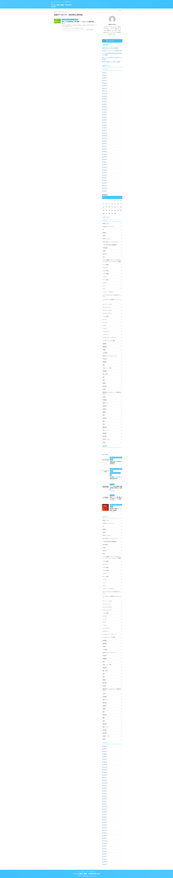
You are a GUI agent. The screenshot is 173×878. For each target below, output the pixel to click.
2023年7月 (104, 146)
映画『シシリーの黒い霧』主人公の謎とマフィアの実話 (112, 58)
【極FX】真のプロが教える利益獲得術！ (110, 47)
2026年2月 (104, 85)
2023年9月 (104, 140)
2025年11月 (104, 93)
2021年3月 (104, 180)
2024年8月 (104, 114)
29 (112, 213)
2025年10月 (104, 96)
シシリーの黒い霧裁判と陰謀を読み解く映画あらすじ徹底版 (112, 54)
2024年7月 (104, 117)
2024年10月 (104, 109)
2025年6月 (104, 106)
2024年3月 (104, 127)
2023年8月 (104, 143)
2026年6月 (104, 75)
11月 (63, 11)
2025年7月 (104, 104)
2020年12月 (104, 188)
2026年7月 (104, 72)
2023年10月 (104, 138)
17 (117, 207)
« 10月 (103, 217)
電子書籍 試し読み (68, 26)
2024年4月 (104, 125)
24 (118, 210)
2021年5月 (104, 177)
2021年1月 (104, 185)
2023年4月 (104, 151)
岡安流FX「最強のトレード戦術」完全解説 (111, 61)
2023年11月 (104, 135)
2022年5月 (104, 161)
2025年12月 (104, 90)
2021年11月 (104, 169)
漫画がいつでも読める (73, 25)
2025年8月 (104, 101)
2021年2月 (104, 183)
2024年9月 (104, 112)
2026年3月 (104, 83)
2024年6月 (104, 119)
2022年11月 (104, 156)
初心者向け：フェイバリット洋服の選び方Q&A (112, 50)
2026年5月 (104, 77)
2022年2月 (104, 164)
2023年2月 (104, 154)
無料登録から (80, 25)
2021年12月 (104, 167)
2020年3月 (104, 190)
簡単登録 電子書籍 (86, 25)
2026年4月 (104, 80)
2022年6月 (104, 159)
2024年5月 (104, 122)
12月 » (107, 217)
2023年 (59, 11)
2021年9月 (104, 172)
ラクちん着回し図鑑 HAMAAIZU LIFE (86, 874)
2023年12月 (104, 133)
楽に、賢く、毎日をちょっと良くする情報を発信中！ (86, 871)
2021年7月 (104, 175)
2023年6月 (104, 148)
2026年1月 (104, 88)
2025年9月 (104, 98)
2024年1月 (104, 130)
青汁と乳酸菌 (105, 454)
